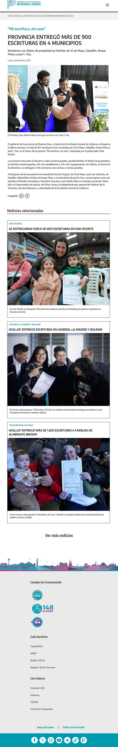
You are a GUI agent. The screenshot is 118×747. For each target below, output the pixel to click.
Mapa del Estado (45, 727)
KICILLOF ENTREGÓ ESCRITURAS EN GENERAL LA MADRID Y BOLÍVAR (55, 329)
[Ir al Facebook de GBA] (34, 740)
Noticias (69, 15)
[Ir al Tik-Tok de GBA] (75, 740)
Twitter (21, 196)
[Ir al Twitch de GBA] (83, 740)
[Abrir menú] (107, 4)
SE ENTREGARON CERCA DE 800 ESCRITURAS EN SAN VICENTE (51, 228)
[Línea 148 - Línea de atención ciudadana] (36, 595)
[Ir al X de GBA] (42, 740)
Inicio (10, 15)
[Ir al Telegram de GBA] (67, 740)
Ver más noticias (59, 535)
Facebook (27, 196)
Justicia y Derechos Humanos (29, 15)
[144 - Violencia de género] (36, 622)
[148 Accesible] (41, 608)
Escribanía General (54, 15)
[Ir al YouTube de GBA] (59, 740)
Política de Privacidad (73, 727)
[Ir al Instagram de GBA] (51, 740)
